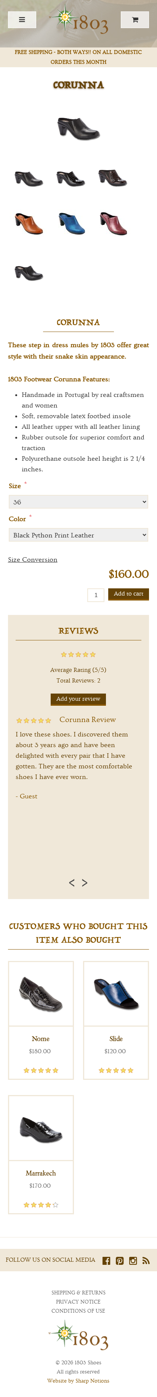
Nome (41, 1038)
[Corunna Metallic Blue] (71, 224)
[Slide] (116, 994)
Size (16, 486)
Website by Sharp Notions (78, 1381)
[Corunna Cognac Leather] (29, 224)
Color (18, 519)
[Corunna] (29, 177)
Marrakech (41, 1173)
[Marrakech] (41, 1128)
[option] (79, 756)
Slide (116, 1038)
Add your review (78, 698)
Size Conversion (33, 560)
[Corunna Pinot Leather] (113, 224)
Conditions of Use (78, 1311)
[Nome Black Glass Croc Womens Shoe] (41, 994)
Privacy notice (78, 1302)
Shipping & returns (78, 1293)
